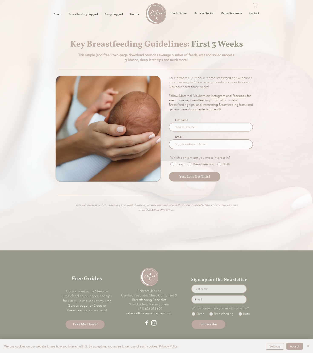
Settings (274, 346)
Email (178, 136)
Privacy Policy (168, 346)
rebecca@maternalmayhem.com (149, 313)
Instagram (218, 96)
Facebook (239, 96)
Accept (294, 346)
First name (181, 120)
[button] (255, 5)
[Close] (307, 346)
